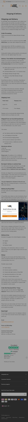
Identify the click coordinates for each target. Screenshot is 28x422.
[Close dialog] (26, 203)
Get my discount (9, 216)
